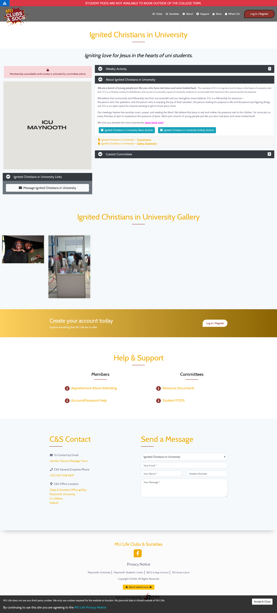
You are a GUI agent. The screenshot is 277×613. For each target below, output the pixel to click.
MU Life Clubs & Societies (139, 544)
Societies (174, 13)
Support (204, 13)
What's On (234, 13)
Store (219, 13)
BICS (158, 572)
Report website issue (138, 587)
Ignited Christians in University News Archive (129, 130)
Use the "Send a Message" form (69, 461)
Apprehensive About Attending (94, 388)
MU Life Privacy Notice (90, 607)
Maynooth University (99, 572)
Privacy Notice (138, 564)
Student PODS (174, 400)
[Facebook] (138, 554)
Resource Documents (178, 388)
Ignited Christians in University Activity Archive (189, 130)
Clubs (159, 13)
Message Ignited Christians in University (49, 188)
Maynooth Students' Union (128, 572)
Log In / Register (259, 13)
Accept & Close (262, 601)
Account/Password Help (89, 400)
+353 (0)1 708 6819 (62, 475)
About (189, 13)
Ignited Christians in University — (126, 139)
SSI (180, 572)
